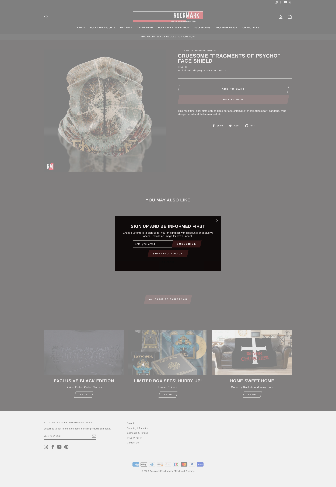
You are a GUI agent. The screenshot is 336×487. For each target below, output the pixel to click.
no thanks (168, 261)
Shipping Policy (168, 253)
